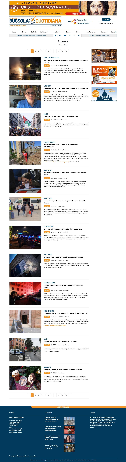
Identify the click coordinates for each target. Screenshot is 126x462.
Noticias (83, 23)
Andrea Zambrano (63, 150)
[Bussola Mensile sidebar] (104, 75)
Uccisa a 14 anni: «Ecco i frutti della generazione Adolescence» (61, 146)
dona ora (106, 19)
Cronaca (66, 44)
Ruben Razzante (63, 65)
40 (66, 51)
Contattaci (104, 32)
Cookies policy (20, 456)
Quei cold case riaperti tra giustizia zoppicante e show (63, 257)
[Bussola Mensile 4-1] (104, 56)
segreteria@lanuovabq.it (15, 430)
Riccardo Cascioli (63, 317)
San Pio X (92, 35)
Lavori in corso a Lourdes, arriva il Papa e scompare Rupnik (52, 419)
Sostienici (57, 32)
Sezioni (33, 32)
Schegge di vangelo (23, 35)
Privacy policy (12, 456)
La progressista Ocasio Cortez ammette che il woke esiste (52, 437)
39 (62, 51)
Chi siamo (24, 32)
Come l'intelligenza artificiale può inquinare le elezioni (53, 446)
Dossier (68, 32)
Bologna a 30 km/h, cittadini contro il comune (60, 341)
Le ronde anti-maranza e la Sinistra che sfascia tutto (63, 229)
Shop (77, 32)
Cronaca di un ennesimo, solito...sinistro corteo (61, 116)
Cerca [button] (113, 32)
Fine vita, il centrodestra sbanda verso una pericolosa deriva (53, 428)
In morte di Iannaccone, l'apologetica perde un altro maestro (66, 88)
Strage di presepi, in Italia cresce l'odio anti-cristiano (63, 370)
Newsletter (106, 23)
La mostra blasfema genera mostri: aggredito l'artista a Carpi (66, 313)
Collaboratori (44, 32)
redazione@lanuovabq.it (15, 429)
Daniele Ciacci (62, 178)
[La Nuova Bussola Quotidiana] (35, 21)
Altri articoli (63, 407)
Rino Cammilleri (63, 92)
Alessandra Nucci (63, 345)
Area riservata (90, 32)
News (82, 20)
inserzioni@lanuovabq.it (15, 432)
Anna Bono (61, 206)
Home (14, 32)
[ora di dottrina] (104, 94)
